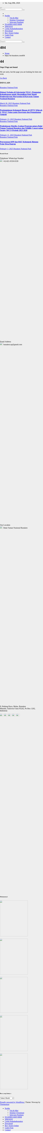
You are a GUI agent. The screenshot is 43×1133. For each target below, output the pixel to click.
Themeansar (4, 1104)
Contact (8, 37)
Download (9, 31)
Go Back (3, 78)
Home (7, 53)
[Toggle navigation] (1, 7)
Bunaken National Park (9, 88)
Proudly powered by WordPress (12, 1102)
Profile (7, 16)
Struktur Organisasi (17, 20)
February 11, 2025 (7, 135)
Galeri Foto (9, 35)
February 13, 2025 (7, 119)
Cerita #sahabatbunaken (14, 29)
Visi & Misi (14, 18)
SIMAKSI (9, 26)
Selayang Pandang (17, 22)
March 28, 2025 (6, 103)
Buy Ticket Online (12, 33)
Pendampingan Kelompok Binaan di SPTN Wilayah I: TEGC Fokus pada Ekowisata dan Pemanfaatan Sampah (21, 112)
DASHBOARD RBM (13, 24)
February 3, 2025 (6, 149)
